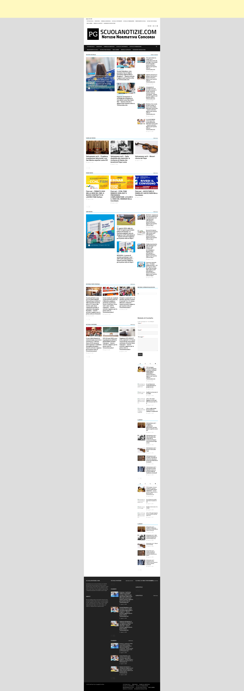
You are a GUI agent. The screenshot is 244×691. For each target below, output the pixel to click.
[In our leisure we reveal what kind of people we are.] (141, 384)
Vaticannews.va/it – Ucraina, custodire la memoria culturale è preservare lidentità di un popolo (152, 459)
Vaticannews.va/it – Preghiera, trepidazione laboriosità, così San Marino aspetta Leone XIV (97, 158)
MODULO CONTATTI (98, 23)
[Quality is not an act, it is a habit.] (141, 392)
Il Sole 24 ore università (144, 580)
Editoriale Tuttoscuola (96, 88)
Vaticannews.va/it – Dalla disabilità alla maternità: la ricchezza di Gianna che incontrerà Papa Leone (120, 159)
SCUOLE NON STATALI (152, 21)
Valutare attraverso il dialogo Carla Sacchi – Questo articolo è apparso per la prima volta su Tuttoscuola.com (152, 78)
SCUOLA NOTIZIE (91, 324)
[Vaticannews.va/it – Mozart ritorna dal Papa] (141, 543)
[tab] (140, 363)
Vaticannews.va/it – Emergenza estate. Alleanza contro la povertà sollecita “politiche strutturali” (151, 470)
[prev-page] (87, 168)
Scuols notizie (116, 580)
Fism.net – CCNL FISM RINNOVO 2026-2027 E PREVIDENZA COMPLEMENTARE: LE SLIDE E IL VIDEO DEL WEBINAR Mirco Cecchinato (122, 196)
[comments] (150, 363)
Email (140, 330)
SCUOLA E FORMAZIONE (128, 21)
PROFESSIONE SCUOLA (140, 21)
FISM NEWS (97, 21)
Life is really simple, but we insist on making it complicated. (152, 410)
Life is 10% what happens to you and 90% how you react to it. (151, 401)
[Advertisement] (38, 9)
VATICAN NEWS (91, 138)
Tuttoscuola (92, 73)
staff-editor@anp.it (95, 245)
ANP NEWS (89, 211)
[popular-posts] (140, 363)
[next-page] (89, 168)
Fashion (113, 589)
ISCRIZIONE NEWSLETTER (109, 23)
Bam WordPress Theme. (92, 600)
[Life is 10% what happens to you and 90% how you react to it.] (141, 398)
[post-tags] (155, 363)
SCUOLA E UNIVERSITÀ (117, 21)
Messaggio (141, 336)
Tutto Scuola (91, 54)
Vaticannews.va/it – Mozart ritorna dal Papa (145, 157)
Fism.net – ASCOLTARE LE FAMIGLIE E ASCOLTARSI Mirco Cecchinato (146, 193)
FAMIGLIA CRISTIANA (106, 21)
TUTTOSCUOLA (90, 21)
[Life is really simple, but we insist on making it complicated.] (141, 408)
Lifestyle (139, 587)
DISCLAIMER (89, 23)
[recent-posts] (145, 363)
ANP (89, 232)
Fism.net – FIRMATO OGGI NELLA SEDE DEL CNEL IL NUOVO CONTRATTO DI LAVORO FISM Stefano (95, 194)
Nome (140, 323)
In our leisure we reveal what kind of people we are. (151, 385)
